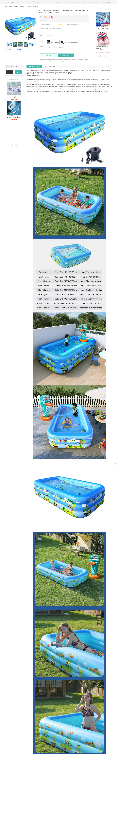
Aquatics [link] (29, 6)
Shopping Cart (38, 2)
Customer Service (85, 2)
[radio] (53, 42)
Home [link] (6, 6)
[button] (54, 48)
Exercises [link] (22, 6)
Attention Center (48, 2)
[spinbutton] (51, 47)
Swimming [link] (35, 6)
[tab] (34, 66)
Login (7, 2)
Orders (27, 2)
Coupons (58, 2)
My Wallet (65, 2)
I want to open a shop (75, 2)
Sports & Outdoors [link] (13, 6)
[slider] (57, 25)
